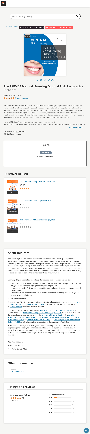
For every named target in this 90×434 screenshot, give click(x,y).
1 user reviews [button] (21, 98)
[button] (45, 98)
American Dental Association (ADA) (55, 317)
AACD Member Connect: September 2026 (35, 201)
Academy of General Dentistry (53, 315)
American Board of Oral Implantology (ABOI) (57, 310)
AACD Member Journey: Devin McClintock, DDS (38, 181)
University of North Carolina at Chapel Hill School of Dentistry (44, 303)
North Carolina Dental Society (38, 320)
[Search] (76, 16)
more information (75, 127)
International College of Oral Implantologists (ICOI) (42, 312)
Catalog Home (13, 27)
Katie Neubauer (16, 371)
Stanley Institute (16, 307)
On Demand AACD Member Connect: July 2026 (37, 220)
